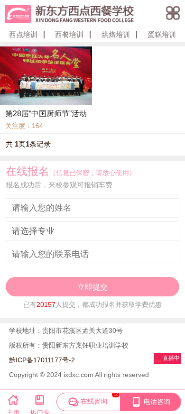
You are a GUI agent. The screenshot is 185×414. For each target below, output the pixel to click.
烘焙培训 (116, 34)
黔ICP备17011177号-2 (42, 360)
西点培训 (23, 34)
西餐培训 (69, 34)
